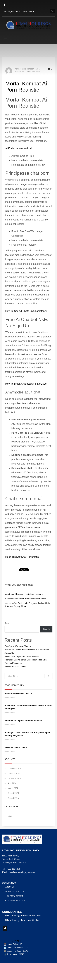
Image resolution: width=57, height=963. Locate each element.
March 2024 (13, 788)
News (10, 816)
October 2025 (13, 773)
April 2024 (12, 783)
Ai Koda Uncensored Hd (18, 148)
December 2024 (14, 778)
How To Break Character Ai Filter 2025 (26, 383)
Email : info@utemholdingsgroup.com (18, 872)
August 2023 (13, 793)
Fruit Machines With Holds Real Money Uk (25, 598)
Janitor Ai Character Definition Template (24, 594)
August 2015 (13, 798)
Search (8, 623)
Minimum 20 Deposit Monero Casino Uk (22, 656)
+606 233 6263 (29, 12)
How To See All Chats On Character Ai (26, 311)
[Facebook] (4, 4)
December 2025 (14, 768)
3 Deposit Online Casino (15, 666)
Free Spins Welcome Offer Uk (18, 646)
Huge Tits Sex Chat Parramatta (22, 557)
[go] (48, 676)
